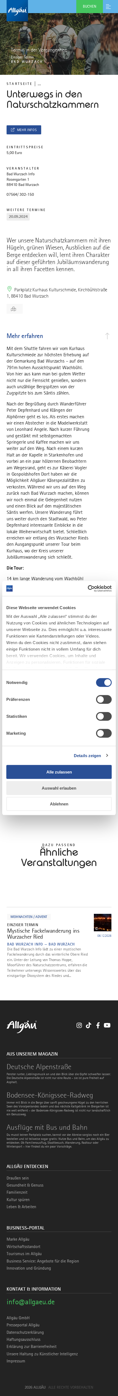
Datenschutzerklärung (25, 1332)
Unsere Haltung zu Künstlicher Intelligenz (42, 1353)
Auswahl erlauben (59, 788)
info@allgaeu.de (31, 1301)
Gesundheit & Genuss (25, 1185)
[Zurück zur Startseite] (59, 10)
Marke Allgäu (18, 1239)
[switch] (104, 699)
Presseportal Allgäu (23, 1325)
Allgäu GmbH (18, 1317)
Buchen (89, 6)
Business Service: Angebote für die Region (43, 1261)
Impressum (16, 1361)
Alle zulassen (59, 772)
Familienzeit (17, 1192)
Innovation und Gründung (29, 1268)
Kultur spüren (18, 1199)
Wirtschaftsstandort (23, 1246)
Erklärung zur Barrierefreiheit (32, 1346)
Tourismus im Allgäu (24, 1253)
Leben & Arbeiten (21, 1206)
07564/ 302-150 (20, 194)
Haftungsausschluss (23, 1339)
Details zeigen (87, 755)
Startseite (19, 84)
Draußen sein (18, 1178)
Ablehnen (59, 804)
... (39, 83)
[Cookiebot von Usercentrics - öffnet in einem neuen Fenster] (88, 588)
